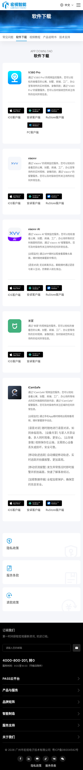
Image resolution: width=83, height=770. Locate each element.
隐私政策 (36, 765)
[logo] (14, 5)
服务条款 (50, 765)
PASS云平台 (11, 678)
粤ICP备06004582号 (65, 749)
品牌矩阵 (9, 702)
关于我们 (9, 737)
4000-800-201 (15, 660)
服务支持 (9, 725)
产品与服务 (10, 690)
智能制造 (9, 713)
